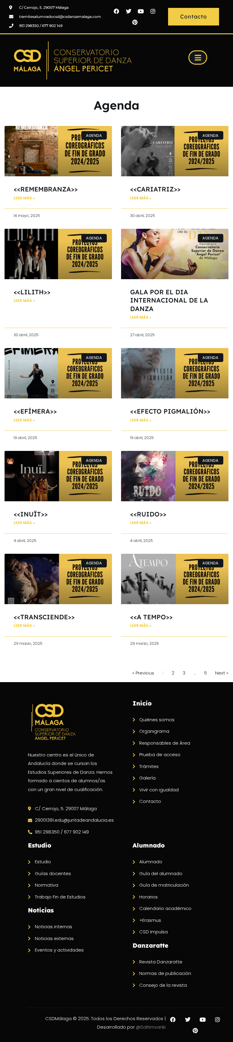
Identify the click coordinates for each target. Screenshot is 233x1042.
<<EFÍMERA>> (35, 411)
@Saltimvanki (151, 1027)
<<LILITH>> (32, 292)
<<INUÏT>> (31, 514)
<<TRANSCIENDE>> (44, 617)
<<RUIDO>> (148, 514)
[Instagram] (152, 11)
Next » (221, 673)
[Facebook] (116, 11)
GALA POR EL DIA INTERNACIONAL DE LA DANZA (169, 300)
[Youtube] (140, 11)
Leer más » (24, 198)
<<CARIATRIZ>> (155, 189)
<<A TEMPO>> (151, 617)
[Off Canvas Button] (197, 57)
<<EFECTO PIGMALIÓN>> (170, 411)
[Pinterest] (134, 22)
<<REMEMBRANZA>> (46, 189)
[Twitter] (128, 11)
